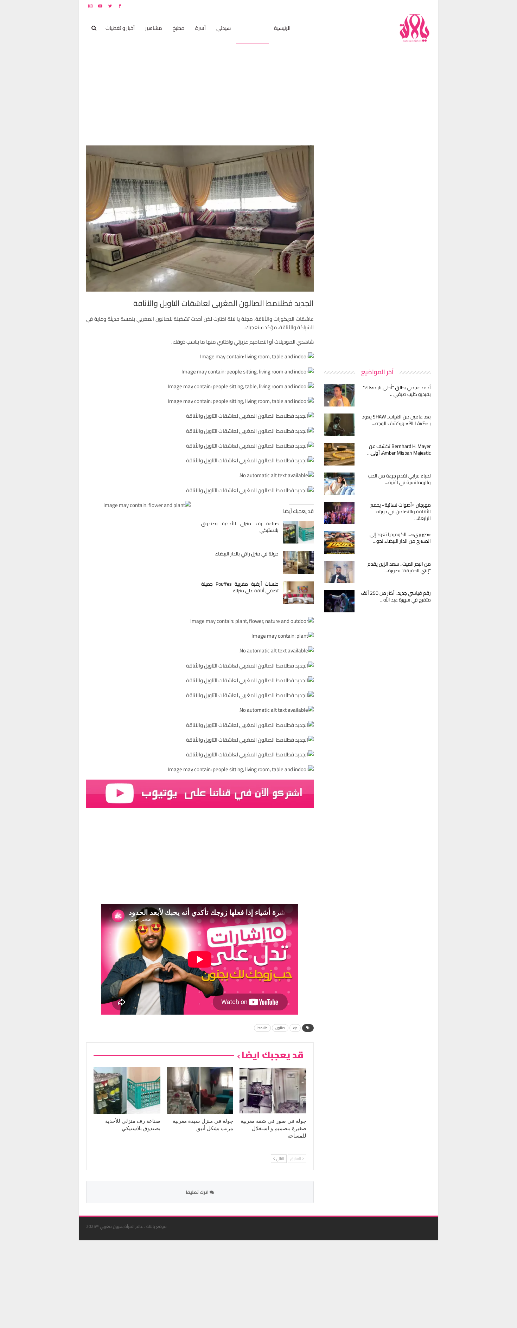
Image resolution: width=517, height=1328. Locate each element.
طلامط (262, 1027)
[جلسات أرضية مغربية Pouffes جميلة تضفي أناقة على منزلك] (298, 592)
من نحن (425, 5)
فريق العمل (406, 5)
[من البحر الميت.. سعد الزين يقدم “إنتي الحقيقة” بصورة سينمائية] (339, 572)
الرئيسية (282, 28)
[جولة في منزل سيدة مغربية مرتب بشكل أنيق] (200, 1090)
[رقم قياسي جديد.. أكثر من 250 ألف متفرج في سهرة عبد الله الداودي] (339, 601)
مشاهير (153, 28)
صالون (280, 1027)
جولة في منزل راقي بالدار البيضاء (247, 553)
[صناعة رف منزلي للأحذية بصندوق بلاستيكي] (298, 532)
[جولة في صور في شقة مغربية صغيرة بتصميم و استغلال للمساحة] (273, 1090)
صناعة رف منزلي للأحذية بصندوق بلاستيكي (240, 527)
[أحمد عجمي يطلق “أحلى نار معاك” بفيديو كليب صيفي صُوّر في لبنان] (339, 395)
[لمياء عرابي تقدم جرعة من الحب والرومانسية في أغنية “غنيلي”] (339, 484)
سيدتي (223, 28)
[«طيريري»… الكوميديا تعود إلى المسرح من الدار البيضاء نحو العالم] (339, 542)
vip (295, 1027)
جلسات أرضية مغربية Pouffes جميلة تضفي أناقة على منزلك (240, 587)
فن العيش (252, 28)
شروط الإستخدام (363, 5)
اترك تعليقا (198, 1192)
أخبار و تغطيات (120, 28)
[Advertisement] (378, 250)
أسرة (200, 28)
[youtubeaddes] (200, 793)
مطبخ (179, 28)
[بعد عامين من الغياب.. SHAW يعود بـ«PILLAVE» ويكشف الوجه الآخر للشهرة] (339, 425)
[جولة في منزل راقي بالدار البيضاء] (298, 562)
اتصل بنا (386, 5)
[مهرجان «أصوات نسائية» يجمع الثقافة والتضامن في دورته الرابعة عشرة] (339, 513)
